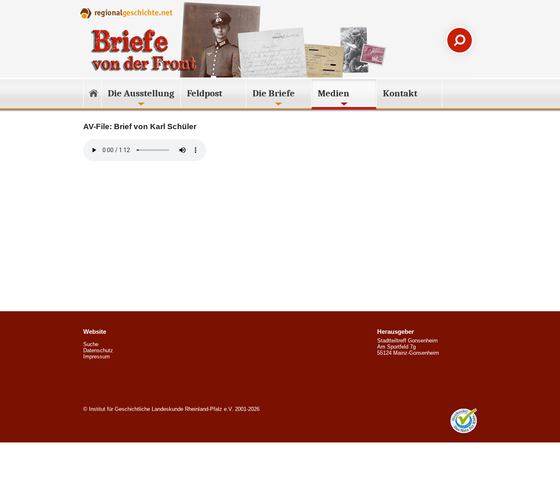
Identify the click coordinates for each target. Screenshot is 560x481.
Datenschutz (98, 350)
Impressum (96, 356)
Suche (90, 344)
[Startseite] (92, 94)
